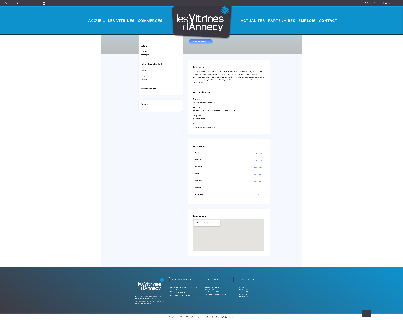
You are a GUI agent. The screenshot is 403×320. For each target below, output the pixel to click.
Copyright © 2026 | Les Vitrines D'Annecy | (185, 317)
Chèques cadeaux (9, 3)
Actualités (253, 20)
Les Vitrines (121, 20)
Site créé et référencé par (211, 317)
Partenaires (281, 20)
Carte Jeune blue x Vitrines (32, 3)
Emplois (307, 20)
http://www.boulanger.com (204, 102)
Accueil (96, 20)
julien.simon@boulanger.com (204, 127)
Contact (328, 20)
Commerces (150, 20)
